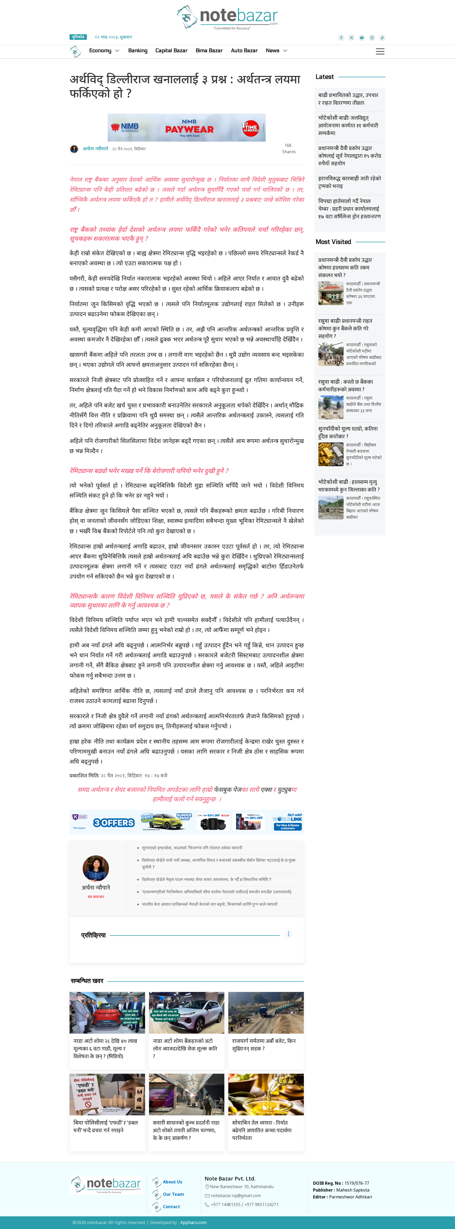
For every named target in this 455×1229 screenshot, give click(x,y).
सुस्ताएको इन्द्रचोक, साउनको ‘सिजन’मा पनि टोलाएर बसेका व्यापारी (192, 847)
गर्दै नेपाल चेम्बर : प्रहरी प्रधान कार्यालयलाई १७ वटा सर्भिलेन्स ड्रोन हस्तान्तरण (349, 209)
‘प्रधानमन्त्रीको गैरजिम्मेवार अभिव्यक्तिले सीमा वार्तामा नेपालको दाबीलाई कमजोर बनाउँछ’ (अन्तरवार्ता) (216, 891)
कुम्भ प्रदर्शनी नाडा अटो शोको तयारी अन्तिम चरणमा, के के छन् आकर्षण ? (186, 1131)
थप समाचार (96, 897)
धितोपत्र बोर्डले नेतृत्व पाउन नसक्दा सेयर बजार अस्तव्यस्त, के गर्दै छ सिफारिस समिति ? (206, 879)
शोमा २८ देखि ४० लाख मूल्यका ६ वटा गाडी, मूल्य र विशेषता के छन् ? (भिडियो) (105, 1049)
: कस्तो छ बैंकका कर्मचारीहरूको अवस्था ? (345, 386)
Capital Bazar (171, 50)
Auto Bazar (244, 50)
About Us (172, 1182)
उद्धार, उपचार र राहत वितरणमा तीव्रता (348, 99)
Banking (137, 50)
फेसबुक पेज (227, 790)
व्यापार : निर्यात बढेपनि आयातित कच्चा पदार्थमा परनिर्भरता (261, 1131)
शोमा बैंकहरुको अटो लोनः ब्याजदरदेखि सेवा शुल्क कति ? (185, 1049)
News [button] (272, 50)
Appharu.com (193, 1223)
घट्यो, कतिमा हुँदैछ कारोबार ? (348, 433)
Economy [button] (100, 50)
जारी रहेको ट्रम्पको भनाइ (349, 182)
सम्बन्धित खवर (87, 981)
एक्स (265, 790)
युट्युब (284, 790)
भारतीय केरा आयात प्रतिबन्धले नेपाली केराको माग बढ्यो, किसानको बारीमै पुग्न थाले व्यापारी (210, 904)
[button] (380, 51)
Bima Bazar (209, 50)
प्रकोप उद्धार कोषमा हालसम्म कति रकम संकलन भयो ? (345, 268)
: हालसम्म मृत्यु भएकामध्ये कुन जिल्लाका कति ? (349, 486)
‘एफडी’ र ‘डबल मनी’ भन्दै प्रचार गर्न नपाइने (105, 1127)
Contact (171, 1207)
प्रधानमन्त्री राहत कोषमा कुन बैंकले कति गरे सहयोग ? (345, 329)
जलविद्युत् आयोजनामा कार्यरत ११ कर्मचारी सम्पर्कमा (348, 126)
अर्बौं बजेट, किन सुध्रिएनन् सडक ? (264, 1045)
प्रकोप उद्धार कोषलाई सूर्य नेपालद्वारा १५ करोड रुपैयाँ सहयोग (349, 156)
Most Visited (333, 242)
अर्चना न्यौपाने (96, 888)
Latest (325, 77)
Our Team (173, 1195)
